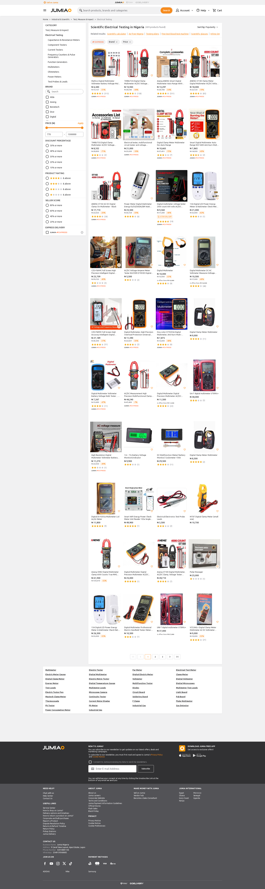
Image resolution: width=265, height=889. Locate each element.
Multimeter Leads (97, 688)
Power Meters (54, 77)
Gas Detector (182, 706)
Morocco (197, 793)
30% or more (56, 156)
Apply (80, 123)
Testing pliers (152, 34)
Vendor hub (139, 795)
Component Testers (57, 45)
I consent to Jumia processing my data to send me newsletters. (120, 762)
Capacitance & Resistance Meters (64, 40)
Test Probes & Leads (57, 81)
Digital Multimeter (98, 674)
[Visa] (104, 864)
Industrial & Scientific (61, 19)
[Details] (82, 232)
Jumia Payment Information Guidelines (105, 803)
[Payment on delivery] (90, 864)
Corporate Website (96, 798)
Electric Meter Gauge (55, 674)
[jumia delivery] (142, 2)
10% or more (56, 167)
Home (45, 19)
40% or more (56, 151)
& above (67, 178)
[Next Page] (170, 656)
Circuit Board (138, 692)
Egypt (181, 793)
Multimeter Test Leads (187, 688)
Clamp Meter (182, 674)
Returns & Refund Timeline (54, 826)
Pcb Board (180, 697)
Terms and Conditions (97, 801)
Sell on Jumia (52, 3)
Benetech (54, 107)
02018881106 (63, 850)
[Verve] (112, 864)
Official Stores (94, 806)
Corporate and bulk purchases (56, 818)
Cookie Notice (98, 757)
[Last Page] (177, 656)
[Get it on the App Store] (185, 755)
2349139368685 (60, 852)
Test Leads (50, 688)
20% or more (56, 162)
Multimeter (50, 670)
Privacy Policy (157, 755)
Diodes (135, 688)
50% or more (56, 145)
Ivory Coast (184, 798)
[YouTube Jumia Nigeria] (51, 863)
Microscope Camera (98, 692)
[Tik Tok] (70, 863)
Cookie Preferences (96, 826)
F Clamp (136, 701)
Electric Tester (96, 670)
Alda (52, 97)
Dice (52, 112)
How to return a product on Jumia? (58, 816)
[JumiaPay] (129, 2)
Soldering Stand (140, 697)
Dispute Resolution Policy (54, 824)
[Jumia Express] (56, 232)
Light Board (181, 692)
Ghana (182, 795)
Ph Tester (50, 706)
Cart (219, 10)
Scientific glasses (199, 34)
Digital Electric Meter (142, 674)
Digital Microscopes (185, 683)
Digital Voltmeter (184, 679)
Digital (53, 117)
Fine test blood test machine (175, 34)
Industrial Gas (139, 706)
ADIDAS (46, 871)
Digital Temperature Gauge (102, 683)
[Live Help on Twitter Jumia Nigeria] (64, 863)
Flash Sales (92, 808)
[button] (119, 75)
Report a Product (50, 821)
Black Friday (93, 811)
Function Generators (57, 62)
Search (166, 10)
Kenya (181, 801)
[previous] (93, 34)
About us (92, 793)
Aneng (53, 102)
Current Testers (55, 50)
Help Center (48, 796)
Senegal (196, 795)
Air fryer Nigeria (136, 34)
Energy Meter (51, 683)
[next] (218, 34)
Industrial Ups (95, 710)
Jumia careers (94, 795)
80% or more (56, 205)
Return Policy (48, 829)
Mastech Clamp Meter (55, 697)
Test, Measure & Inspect (83, 19)
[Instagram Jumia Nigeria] (58, 863)
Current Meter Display (99, 701)
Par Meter (137, 670)
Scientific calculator (116, 34)
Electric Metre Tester (99, 679)
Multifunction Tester (142, 683)
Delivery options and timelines (56, 813)
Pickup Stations (49, 831)
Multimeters (54, 67)
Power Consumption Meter (57, 710)
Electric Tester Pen (54, 692)
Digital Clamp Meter (54, 679)
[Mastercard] (97, 864)
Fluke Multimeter (184, 701)
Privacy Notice (94, 821)
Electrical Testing (54, 35)
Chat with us (48, 793)
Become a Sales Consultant (145, 798)
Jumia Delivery (49, 834)
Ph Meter (93, 706)
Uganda (196, 798)
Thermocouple (52, 701)
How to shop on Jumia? (53, 810)
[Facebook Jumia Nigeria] (45, 863)
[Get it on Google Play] (199, 755)
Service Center (49, 808)
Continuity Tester (97, 697)
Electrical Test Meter (186, 670)
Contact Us (47, 798)
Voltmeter (137, 679)
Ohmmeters (53, 72)
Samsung (92, 871)
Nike (67, 871)
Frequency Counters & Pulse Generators (61, 55)
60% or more (56, 211)
